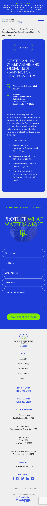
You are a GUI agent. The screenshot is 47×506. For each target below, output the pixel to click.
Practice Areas (24, 364)
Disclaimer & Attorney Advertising (24, 488)
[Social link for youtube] (32, 478)
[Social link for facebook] (13, 478)
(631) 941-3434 (23, 390)
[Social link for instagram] (17, 478)
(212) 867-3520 (23, 401)
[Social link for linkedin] (27, 478)
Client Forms (23, 373)
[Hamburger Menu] (41, 21)
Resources (23, 368)
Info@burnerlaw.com (23, 466)
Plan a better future (23, 317)
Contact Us (23, 378)
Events (13, 29)
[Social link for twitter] (22, 478)
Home (4, 29)
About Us (23, 359)
